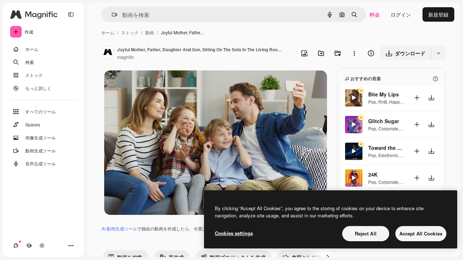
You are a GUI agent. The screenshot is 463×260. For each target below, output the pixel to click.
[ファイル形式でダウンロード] (438, 53)
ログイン (401, 14)
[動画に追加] (416, 97)
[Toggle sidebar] (71, 14)
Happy (395, 102)
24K (373, 174)
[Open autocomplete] (112, 14)
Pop (372, 102)
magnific (125, 57)
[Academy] (29, 245)
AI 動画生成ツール (119, 228)
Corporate (388, 128)
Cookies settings (234, 233)
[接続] (16, 245)
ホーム (107, 32)
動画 (149, 32)
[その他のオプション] (354, 53)
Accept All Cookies (420, 233)
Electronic (388, 155)
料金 (375, 14)
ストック (130, 32)
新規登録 (438, 14)
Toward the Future (386, 147)
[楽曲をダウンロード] (431, 97)
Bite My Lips (383, 94)
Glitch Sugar (383, 121)
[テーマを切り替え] (42, 245)
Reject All (366, 233)
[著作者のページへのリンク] (107, 53)
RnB (382, 102)
